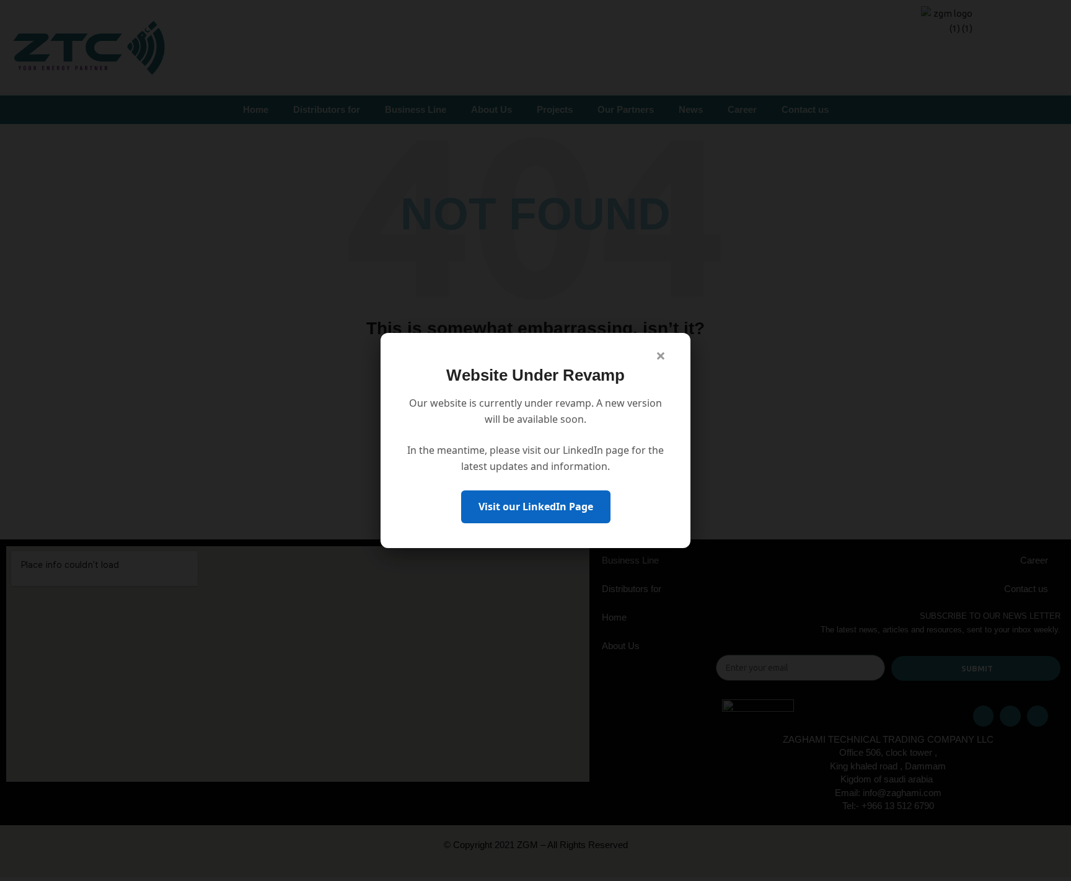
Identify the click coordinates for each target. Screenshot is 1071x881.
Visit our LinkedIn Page (535, 506)
